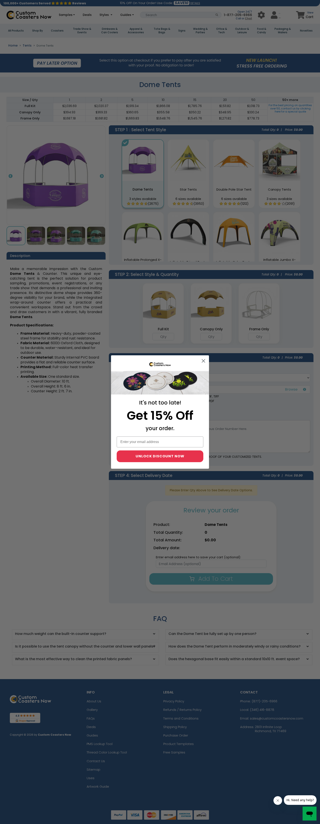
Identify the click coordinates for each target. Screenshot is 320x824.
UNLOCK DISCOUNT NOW (160, 456)
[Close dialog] (203, 361)
